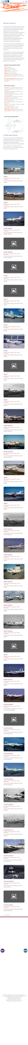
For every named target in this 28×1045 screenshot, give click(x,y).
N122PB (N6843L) (8, 753)
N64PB (5, 400)
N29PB (5, 202)
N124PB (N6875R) (8, 779)
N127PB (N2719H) (8, 855)
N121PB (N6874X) (8, 728)
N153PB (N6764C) (8, 905)
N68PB (5, 477)
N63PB (5, 374)
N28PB (5, 176)
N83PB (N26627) (8, 554)
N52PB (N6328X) (8, 252)
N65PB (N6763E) (8, 425)
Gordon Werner (8, 178)
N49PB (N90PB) (8, 228)
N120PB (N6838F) (8, 704)
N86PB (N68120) (8, 631)
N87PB (5, 654)
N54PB (5, 275)
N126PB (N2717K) (8, 830)
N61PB (5, 325)
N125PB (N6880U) (8, 804)
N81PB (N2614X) (8, 529)
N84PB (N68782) (8, 581)
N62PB (5, 350)
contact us (21, 147)
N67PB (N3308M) (8, 451)
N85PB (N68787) (8, 605)
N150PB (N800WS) (9, 881)
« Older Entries (7, 915)
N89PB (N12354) (8, 679)
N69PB (5, 503)
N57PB (5, 299)
